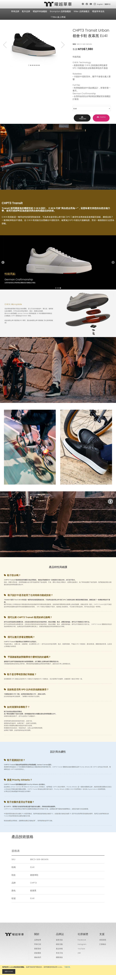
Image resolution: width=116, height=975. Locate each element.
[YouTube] (90, 4)
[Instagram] (94, 4)
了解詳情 (67, 967)
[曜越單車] (58, 4)
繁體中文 (108, 4)
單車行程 (37, 944)
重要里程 (37, 948)
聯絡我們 (37, 957)
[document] (58, 970)
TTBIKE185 (82, 119)
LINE (79, 953)
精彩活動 (59, 944)
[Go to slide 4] (60, 288)
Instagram (82, 944)
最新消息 (59, 940)
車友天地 (59, 953)
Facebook (82, 940)
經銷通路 (37, 953)
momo (102, 117)
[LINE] (83, 4)
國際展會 (59, 957)
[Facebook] (87, 4)
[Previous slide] (2, 262)
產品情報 (59, 948)
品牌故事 (37, 940)
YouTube (81, 948)
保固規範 (102, 940)
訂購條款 (102, 944)
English (100, 4)
